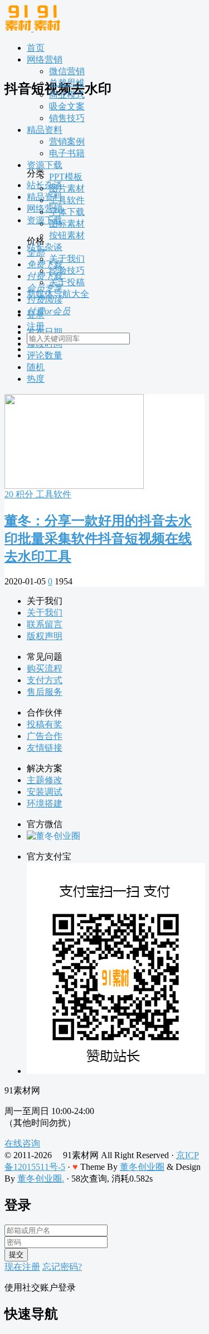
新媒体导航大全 (58, 294)
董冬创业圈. (40, 1178)
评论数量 (44, 355)
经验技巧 (67, 270)
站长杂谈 (44, 247)
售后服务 (44, 692)
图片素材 (67, 188)
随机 (36, 367)
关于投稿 (67, 282)
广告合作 (44, 736)
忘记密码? (62, 1266)
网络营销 (44, 59)
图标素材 (67, 223)
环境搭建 (44, 803)
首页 (36, 47)
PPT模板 (65, 176)
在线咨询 (22, 1143)
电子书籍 (67, 153)
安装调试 (44, 791)
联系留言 (44, 624)
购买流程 (44, 668)
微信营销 (67, 71)
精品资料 (44, 130)
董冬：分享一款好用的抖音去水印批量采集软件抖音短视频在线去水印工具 (98, 539)
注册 (36, 326)
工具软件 (67, 200)
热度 (36, 378)
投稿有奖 (44, 724)
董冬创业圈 (142, 1167)
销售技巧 (67, 118)
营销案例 (67, 141)
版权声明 (44, 636)
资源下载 (44, 165)
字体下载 (67, 212)
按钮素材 (67, 235)
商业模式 (67, 94)
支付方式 (44, 680)
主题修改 (44, 780)
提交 (16, 1254)
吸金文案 (67, 106)
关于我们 (67, 258)
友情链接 (44, 747)
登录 (36, 314)
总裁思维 (67, 83)
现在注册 (22, 1266)
